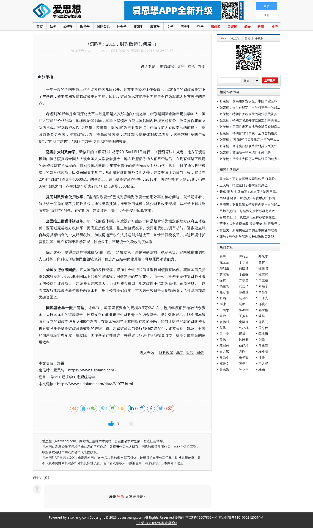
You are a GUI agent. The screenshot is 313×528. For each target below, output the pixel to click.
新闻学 (138, 26)
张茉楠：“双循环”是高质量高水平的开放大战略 (253, 139)
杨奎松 (244, 298)
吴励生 (224, 357)
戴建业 (244, 292)
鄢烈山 (224, 268)
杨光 (261, 369)
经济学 (68, 26)
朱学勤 (244, 357)
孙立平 (244, 369)
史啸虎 (244, 322)
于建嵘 (244, 274)
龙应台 (224, 262)
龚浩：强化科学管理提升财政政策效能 (247, 236)
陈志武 (263, 274)
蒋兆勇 (263, 334)
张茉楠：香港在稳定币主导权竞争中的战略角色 (253, 107)
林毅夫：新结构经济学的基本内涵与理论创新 (252, 230)
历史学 (185, 26)
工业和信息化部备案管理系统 (156, 523)
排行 (274, 26)
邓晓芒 (263, 304)
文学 (170, 26)
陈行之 (244, 256)
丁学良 (244, 262)
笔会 (247, 26)
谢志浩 (224, 369)
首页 (39, 26)
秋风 (223, 328)
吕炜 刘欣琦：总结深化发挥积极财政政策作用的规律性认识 (262, 211)
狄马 (261, 316)
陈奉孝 (244, 310)
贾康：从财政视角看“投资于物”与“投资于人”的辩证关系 (259, 223)
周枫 (242, 334)
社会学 (121, 26)
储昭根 (244, 345)
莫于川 (244, 363)
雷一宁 (224, 334)
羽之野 (263, 363)
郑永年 (263, 256)
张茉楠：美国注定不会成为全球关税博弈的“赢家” (254, 126)
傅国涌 (244, 268)
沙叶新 (244, 339)
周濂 (223, 304)
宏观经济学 (86, 376)
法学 (53, 26)
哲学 (200, 26)
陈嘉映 (263, 268)
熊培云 (263, 322)
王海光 (263, 298)
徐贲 (223, 280)
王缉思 (224, 310)
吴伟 (223, 339)
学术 (54, 376)
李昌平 (263, 292)
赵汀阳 (224, 292)
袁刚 (242, 351)
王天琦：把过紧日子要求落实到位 (244, 185)
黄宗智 (224, 274)
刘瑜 (261, 339)
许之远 (224, 351)
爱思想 (69, 11)
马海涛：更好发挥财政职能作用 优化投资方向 (252, 179)
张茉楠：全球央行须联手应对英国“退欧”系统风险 (254, 146)
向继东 (263, 286)
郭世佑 (263, 310)
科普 (261, 26)
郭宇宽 (244, 280)
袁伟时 (224, 322)
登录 (120, 496)
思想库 (215, 26)
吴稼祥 (263, 345)
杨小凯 (263, 351)
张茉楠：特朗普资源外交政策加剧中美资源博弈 (253, 120)
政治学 (85, 26)
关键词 (232, 26)
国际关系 (103, 26)
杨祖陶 (224, 286)
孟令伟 (263, 328)
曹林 (261, 262)
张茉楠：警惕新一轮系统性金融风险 (245, 152)
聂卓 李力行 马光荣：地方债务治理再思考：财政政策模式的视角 (265, 191)
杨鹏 (242, 304)
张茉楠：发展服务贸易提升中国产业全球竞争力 (253, 101)
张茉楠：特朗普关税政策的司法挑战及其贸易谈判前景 (258, 114)
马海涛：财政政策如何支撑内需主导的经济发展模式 (256, 204)
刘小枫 (244, 328)
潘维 (261, 357)
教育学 (155, 26)
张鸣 (223, 298)
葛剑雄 (224, 345)
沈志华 (244, 286)
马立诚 (263, 280)
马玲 (223, 316)
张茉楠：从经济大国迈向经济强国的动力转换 (252, 159)
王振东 (244, 316)
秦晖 (223, 256)
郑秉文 (224, 363)
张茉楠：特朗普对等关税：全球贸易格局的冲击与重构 (258, 133)
